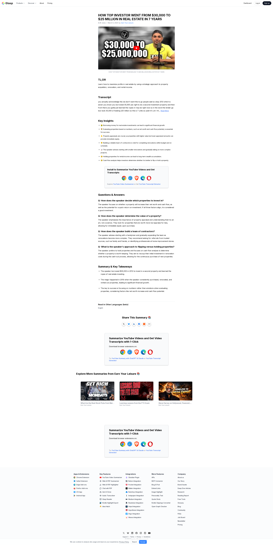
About (42, 3)
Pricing (49, 3)
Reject (134, 542)
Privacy (139, 537)
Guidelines (147, 537)
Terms (132, 537)
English (100, 308)
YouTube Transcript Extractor (149, 184)
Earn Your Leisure (127, 23)
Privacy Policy (124, 542)
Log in (258, 3)
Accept (142, 542)
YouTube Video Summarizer (123, 184)
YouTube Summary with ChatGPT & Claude (128, 358)
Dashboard (247, 3)
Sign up (267, 3)
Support (125, 537)
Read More (165, 111)
